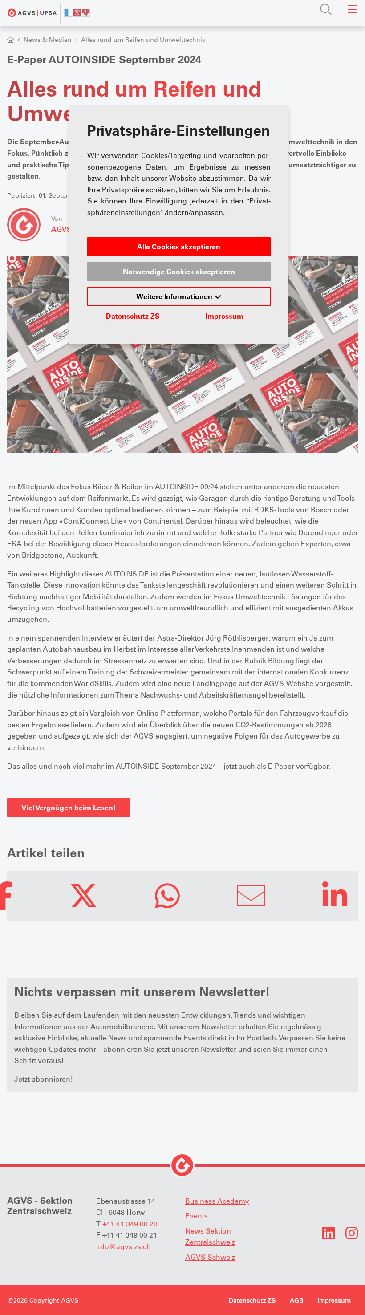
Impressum (224, 316)
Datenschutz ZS (133, 316)
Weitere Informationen (175, 296)
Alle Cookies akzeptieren (178, 246)
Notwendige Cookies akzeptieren (179, 271)
